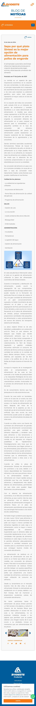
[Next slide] (30, 633)
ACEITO (18, 701)
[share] (24, 643)
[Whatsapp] (16, 643)
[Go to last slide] (6, 633)
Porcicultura (18, 683)
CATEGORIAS (9, 25)
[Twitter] (12, 643)
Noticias (29, 37)
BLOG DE (18, 12)
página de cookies (14, 695)
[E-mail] (20, 643)
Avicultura (18, 680)
